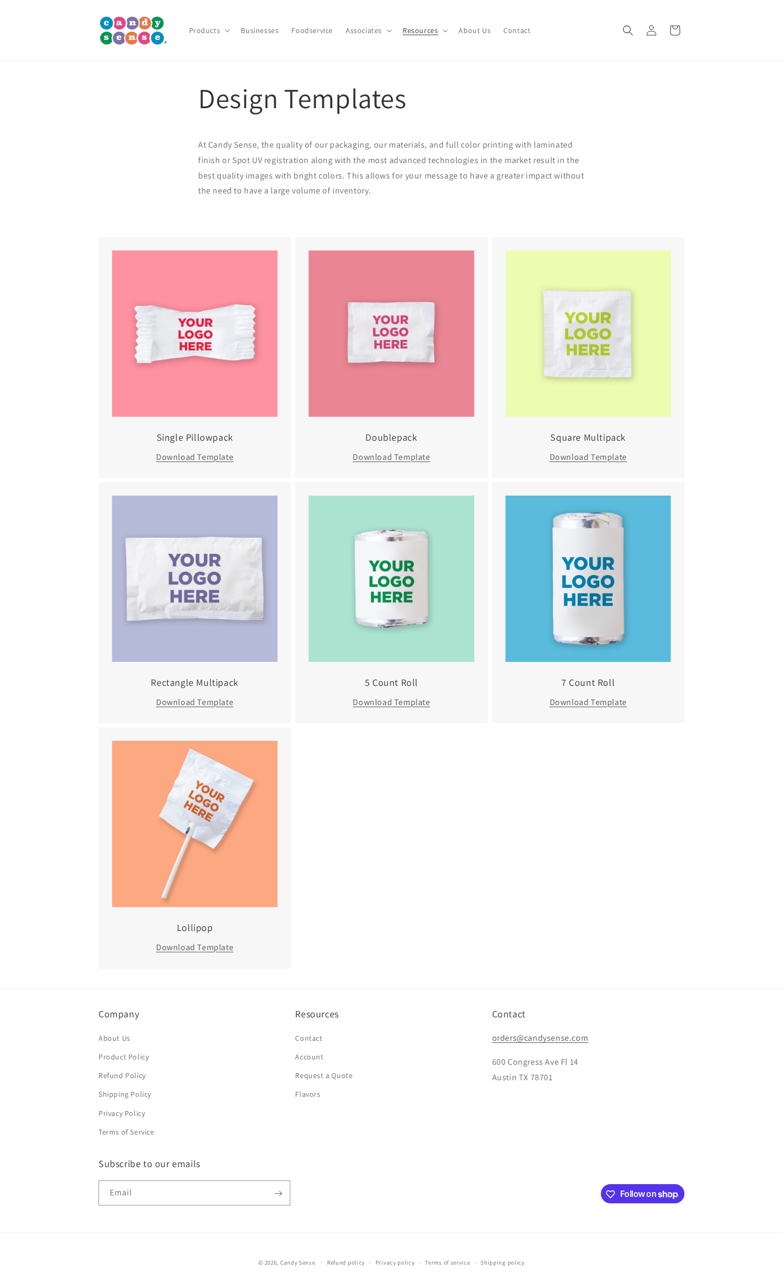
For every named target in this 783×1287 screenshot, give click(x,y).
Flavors (307, 1094)
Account (309, 1057)
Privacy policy (395, 1262)
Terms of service (447, 1262)
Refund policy (346, 1262)
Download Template (194, 457)
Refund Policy (122, 1075)
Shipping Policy (125, 1094)
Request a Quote (324, 1075)
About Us (114, 1038)
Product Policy (124, 1057)
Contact (308, 1038)
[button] (209, 30)
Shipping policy (502, 1262)
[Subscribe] (278, 1193)
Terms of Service (126, 1132)
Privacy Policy (122, 1113)
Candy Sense (297, 1262)
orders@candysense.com (540, 1037)
